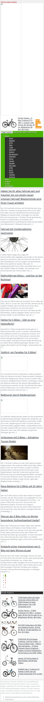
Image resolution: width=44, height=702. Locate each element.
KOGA (11, 172)
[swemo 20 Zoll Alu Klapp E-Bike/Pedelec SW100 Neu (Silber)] (9, 665)
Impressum (9, 699)
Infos (7, 179)
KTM (11, 143)
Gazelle (12, 163)
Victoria (12, 177)
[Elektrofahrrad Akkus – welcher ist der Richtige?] (14, 297)
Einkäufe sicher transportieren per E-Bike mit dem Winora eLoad (21, 549)
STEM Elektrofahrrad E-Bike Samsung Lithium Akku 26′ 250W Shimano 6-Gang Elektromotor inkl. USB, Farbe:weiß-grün (29, 602)
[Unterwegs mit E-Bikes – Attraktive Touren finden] (14, 459)
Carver (11, 161)
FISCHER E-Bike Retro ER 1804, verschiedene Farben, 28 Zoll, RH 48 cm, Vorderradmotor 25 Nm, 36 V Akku (29, 628)
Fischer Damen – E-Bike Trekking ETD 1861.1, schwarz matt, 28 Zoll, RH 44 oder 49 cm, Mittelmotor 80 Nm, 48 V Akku (26, 124)
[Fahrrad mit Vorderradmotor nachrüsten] (14, 251)
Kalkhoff (12, 150)
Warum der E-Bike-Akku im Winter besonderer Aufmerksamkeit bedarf (20, 518)
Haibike (12, 175)
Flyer (11, 145)
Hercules (12, 165)
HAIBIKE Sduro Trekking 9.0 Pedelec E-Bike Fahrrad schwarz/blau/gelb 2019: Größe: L (30, 672)
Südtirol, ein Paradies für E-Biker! (18, 352)
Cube (11, 147)
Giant (11, 138)
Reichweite (9, 186)
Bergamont (13, 154)
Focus (11, 159)
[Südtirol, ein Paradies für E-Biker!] (14, 370)
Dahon (11, 152)
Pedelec (8, 181)
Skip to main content (9, 2)
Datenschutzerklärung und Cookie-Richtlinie (22, 697)
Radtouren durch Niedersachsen (18, 395)
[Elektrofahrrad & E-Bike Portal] (11, 115)
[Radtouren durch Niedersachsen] (14, 413)
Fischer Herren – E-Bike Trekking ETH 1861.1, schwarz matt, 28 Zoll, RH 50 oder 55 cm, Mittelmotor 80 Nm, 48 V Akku (30, 614)
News (7, 136)
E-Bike (7, 184)
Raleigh (12, 141)
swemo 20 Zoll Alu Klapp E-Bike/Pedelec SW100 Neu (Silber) (28, 660)
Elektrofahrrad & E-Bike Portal (25, 132)
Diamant (12, 156)
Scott (11, 170)
